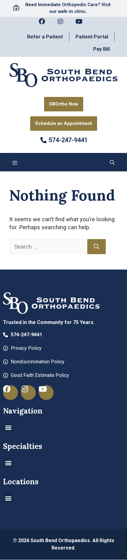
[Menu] (14, 162)
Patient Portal (92, 37)
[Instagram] (63, 24)
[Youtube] (82, 24)
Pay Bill (101, 49)
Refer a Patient (45, 37)
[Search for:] (48, 246)
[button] (112, 162)
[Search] (96, 246)
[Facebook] (45, 24)
